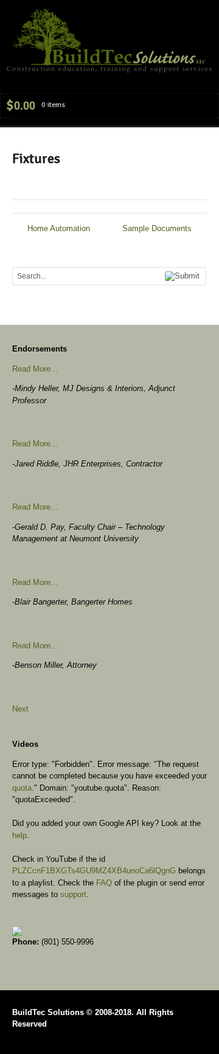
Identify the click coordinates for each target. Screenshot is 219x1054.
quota (22, 787)
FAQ (104, 882)
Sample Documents (158, 228)
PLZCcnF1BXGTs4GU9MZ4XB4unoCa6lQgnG (94, 870)
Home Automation (57, 228)
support (73, 894)
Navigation (193, 32)
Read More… (35, 368)
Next (20, 708)
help (19, 835)
